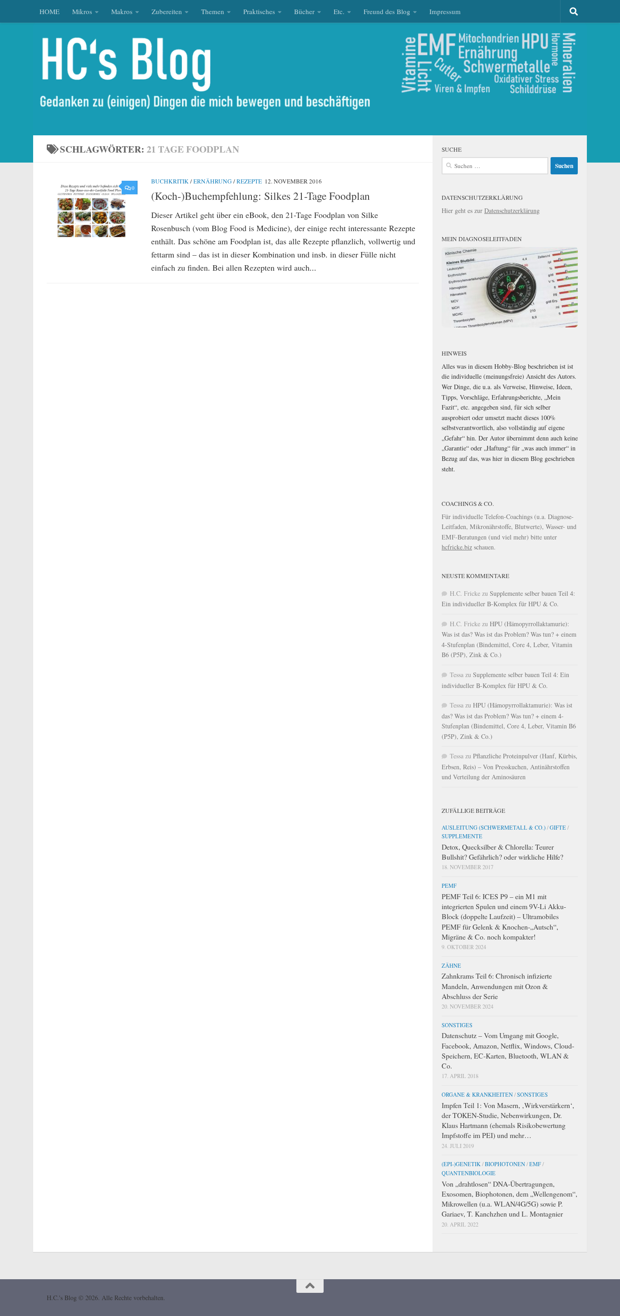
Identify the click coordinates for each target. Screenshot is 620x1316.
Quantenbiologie (469, 1173)
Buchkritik (170, 181)
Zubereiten (167, 11)
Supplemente (462, 836)
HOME (49, 11)
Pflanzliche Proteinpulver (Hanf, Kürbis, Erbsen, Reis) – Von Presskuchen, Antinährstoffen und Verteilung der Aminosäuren (509, 766)
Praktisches (259, 11)
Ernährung (212, 181)
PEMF (449, 885)
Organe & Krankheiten (477, 1094)
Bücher (304, 11)
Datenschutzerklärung (512, 210)
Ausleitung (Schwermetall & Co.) (494, 827)
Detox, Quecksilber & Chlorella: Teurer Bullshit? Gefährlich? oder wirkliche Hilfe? (502, 851)
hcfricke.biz (457, 547)
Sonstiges (457, 1025)
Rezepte (249, 181)
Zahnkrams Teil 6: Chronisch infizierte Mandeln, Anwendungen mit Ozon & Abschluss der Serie (497, 985)
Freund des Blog (387, 11)
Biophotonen (505, 1164)
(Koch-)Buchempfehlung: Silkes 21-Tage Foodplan (260, 195)
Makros (122, 11)
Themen (212, 11)
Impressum (445, 11)
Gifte (558, 827)
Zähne (451, 965)
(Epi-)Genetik (461, 1164)
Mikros (82, 11)
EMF (535, 1164)
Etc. (339, 11)
